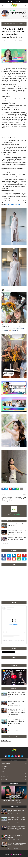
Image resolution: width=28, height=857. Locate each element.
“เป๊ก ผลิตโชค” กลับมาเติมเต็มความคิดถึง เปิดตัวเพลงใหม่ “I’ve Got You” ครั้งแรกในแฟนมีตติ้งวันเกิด (17, 828)
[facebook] (9, 1)
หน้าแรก (4, 23)
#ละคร (14, 771)
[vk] (3, 558)
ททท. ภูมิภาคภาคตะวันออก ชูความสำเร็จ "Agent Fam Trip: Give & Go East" (16, 694)
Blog (11, 854)
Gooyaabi (21, 854)
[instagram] (14, 1)
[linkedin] (14, 555)
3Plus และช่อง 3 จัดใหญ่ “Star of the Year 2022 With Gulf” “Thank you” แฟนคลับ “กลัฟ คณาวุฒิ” (17, 721)
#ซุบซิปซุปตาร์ (14, 779)
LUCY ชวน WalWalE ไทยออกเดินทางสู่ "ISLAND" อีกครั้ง (17, 524)
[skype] (19, 1)
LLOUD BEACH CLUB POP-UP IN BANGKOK (15, 836)
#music (14, 768)
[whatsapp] (19, 558)
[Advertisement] (14, 584)
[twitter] (11, 1)
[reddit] (19, 555)
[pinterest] (17, 1)
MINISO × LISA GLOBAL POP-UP (15, 729)
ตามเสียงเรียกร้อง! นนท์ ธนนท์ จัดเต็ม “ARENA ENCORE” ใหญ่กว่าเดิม (17, 531)
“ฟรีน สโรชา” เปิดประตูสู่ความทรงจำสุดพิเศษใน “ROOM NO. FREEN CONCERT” (18, 13)
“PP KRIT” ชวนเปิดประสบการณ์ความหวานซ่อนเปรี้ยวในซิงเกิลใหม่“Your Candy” (17, 844)
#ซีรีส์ (14, 774)
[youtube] (14, 558)
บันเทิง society (6, 40)
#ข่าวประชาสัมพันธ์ (14, 763)
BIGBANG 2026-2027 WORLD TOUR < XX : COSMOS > (16, 702)
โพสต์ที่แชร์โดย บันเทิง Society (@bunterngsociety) (15, 640)
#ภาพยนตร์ (14, 766)
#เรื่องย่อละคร (14, 776)
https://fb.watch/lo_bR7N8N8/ (12, 205)
